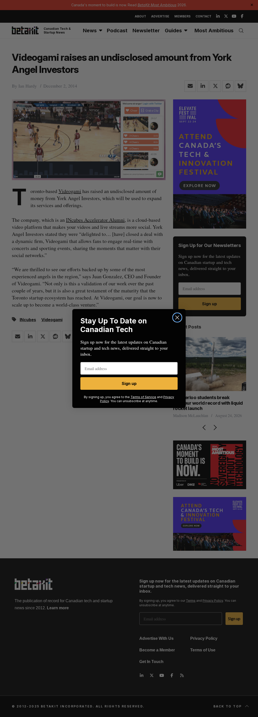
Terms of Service (143, 397)
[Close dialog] (177, 317)
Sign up (129, 383)
